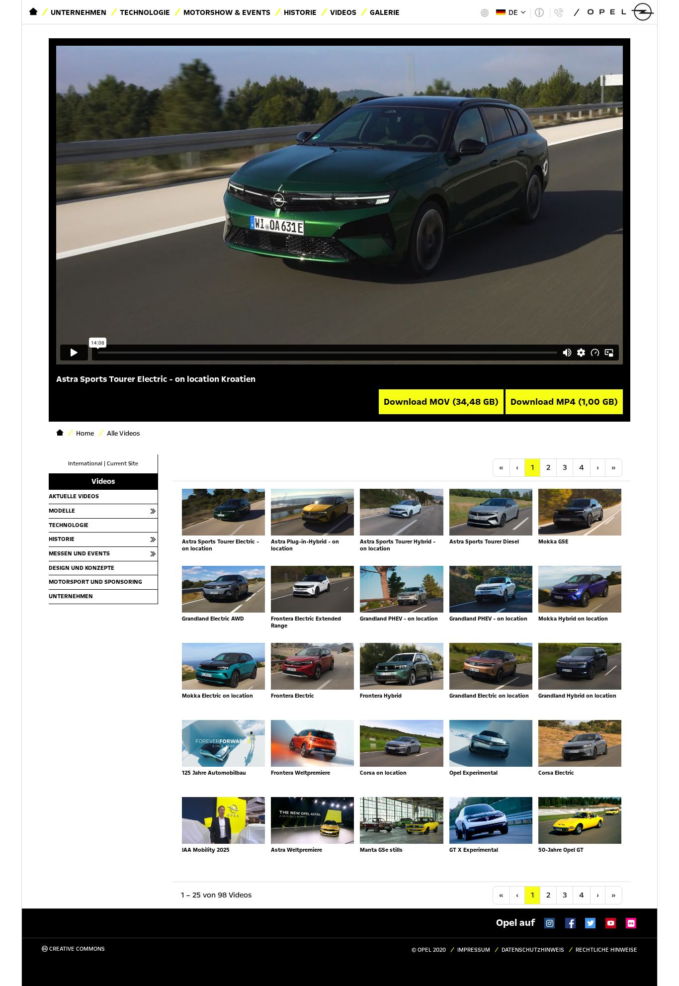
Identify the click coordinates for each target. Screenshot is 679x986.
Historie (300, 12)
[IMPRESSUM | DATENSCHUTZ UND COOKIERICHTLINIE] (539, 12)
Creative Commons (76, 949)
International (85, 463)
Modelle (62, 511)
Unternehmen (78, 12)
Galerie (385, 12)
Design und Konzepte (81, 568)
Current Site (122, 463)
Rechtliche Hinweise (606, 950)
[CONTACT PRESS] (558, 12)
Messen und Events (79, 553)
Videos (343, 12)
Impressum (473, 950)
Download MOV (441, 402)
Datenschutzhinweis (533, 950)
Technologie (145, 12)
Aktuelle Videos (74, 496)
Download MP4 (564, 402)
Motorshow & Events (226, 12)
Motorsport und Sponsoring (95, 582)
